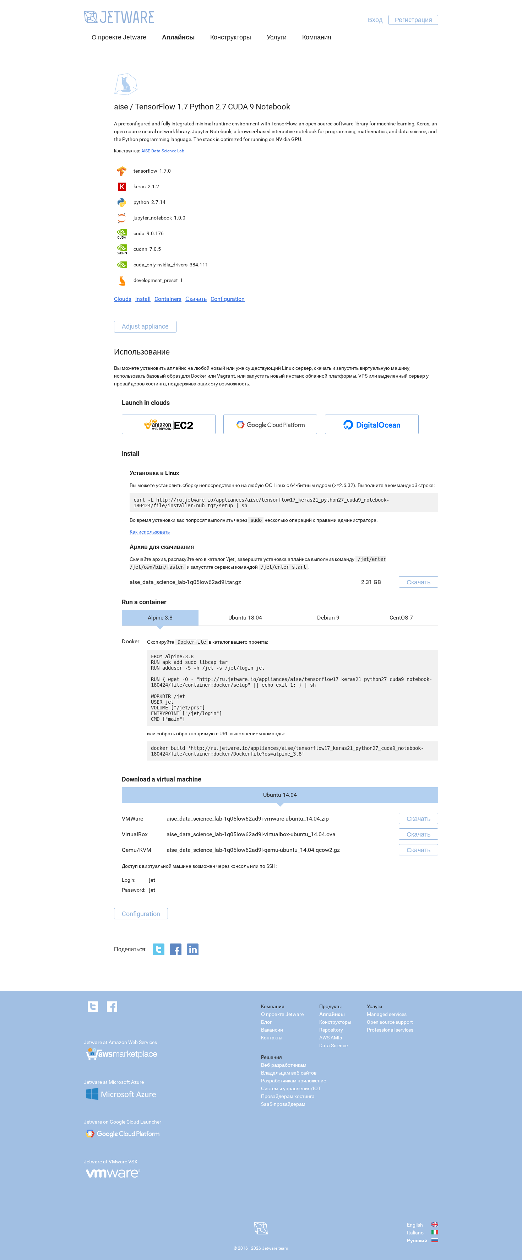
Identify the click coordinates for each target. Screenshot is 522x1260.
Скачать (196, 299)
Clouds (122, 299)
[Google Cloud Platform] (270, 424)
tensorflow (145, 171)
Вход (375, 19)
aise (121, 106)
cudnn (140, 249)
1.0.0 (179, 218)
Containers (167, 299)
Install (143, 299)
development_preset (156, 280)
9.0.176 (155, 233)
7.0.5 (155, 249)
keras (140, 186)
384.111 (199, 264)
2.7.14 (158, 202)
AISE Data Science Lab (162, 150)
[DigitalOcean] (372, 424)
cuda (139, 233)
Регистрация (413, 19)
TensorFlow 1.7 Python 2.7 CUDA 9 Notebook (212, 106)
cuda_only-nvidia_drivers (160, 264)
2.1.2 (153, 186)
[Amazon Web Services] (169, 424)
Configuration (228, 299)
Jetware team (275, 1248)
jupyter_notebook (153, 218)
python (141, 202)
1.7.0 (165, 171)
